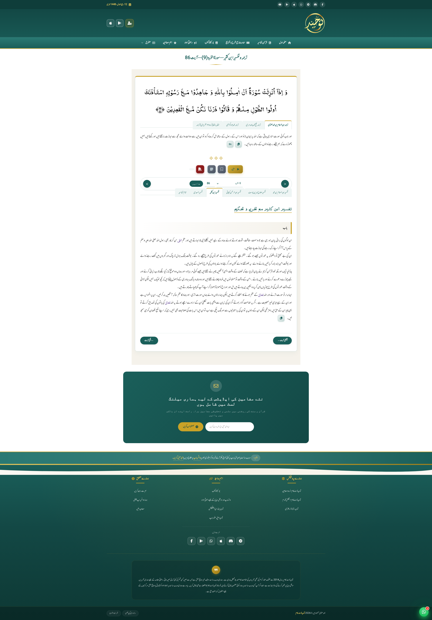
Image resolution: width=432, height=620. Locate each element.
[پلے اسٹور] (287, 4)
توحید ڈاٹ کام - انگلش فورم (291, 500)
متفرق (148, 42)
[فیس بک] (322, 4)
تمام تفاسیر (182, 192)
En (230, 144)
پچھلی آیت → (282, 340)
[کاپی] (281, 318)
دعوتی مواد (188, 42)
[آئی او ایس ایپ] (110, 23)
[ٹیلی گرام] (308, 4)
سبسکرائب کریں (188, 426)
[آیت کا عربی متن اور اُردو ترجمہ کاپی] (238, 144)
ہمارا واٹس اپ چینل (140, 500)
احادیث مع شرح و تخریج (235, 42)
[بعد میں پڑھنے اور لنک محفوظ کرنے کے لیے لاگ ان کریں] (222, 169)
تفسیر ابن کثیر (214, 192)
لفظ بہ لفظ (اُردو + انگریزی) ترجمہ (207, 125)
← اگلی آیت (149, 340)
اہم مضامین (167, 42)
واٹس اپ (197, 457)
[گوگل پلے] (201, 541)
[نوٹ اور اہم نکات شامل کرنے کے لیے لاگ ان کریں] (212, 169)
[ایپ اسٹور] (294, 4)
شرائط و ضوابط (114, 613)
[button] (424, 612)
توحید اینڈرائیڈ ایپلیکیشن (216, 509)
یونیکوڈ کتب (209, 42)
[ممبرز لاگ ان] (130, 23)
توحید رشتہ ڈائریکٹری (292, 509)
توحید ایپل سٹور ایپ (216, 518)
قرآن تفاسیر (262, 42)
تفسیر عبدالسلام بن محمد (280, 192)
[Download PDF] (200, 169)
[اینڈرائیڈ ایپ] (120, 23)
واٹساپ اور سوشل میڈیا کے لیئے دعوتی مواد (216, 500)
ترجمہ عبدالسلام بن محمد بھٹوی (278, 125)
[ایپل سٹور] (221, 541)
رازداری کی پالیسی (130, 613)
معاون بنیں (140, 509)
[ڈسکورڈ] (315, 4)
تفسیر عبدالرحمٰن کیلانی (233, 192)
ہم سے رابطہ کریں (140, 491)
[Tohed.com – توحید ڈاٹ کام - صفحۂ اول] (314, 23)
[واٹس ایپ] (301, 4)
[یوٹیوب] (280, 4)
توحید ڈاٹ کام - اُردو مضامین (291, 491)
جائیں (196, 183)
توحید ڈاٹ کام (300, 613)
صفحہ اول (282, 42)
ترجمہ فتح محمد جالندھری (253, 125)
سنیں (233, 169)
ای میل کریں (178, 457)
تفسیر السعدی (198, 192)
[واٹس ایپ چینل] (211, 541)
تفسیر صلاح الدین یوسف (257, 192)
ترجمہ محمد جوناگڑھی (232, 125)
